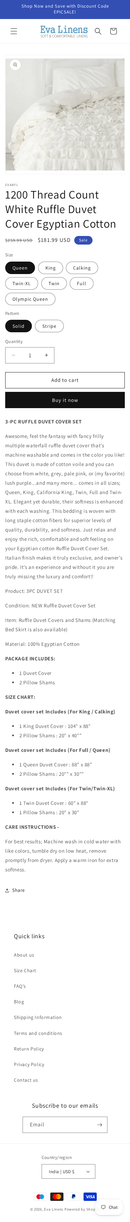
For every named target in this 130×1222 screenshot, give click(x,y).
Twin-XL (21, 283)
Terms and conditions (38, 1033)
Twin (54, 283)
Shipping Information (38, 1017)
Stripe (49, 326)
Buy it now (65, 400)
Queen (20, 268)
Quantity (14, 341)
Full (81, 283)
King (50, 268)
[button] (13, 31)
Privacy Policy (29, 1064)
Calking (82, 268)
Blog (19, 1002)
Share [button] (18, 890)
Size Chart (25, 970)
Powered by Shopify (82, 1209)
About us (24, 955)
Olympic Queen (30, 299)
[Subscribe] (99, 1125)
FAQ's (20, 986)
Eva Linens (53, 1209)
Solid (18, 326)
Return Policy (29, 1049)
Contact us (26, 1080)
